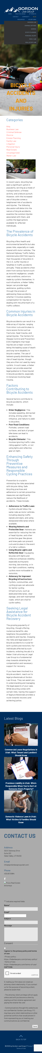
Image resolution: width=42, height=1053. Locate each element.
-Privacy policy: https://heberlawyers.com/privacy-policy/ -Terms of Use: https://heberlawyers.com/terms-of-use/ (20, 960)
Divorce (9, 135)
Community (25, 16)
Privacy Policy (32, 1046)
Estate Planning (13, 138)
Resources (21, 19)
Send (35, 1026)
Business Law (12, 129)
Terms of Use (21, 1048)
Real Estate (11, 149)
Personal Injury (13, 146)
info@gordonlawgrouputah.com (16, 865)
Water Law (11, 155)
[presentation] (22, 973)
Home (10, 14)
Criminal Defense (13, 132)
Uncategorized (13, 152)
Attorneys (32, 14)
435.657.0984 (32, 19)
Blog (34, 16)
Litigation (10, 144)
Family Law (11, 141)
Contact (16, 16)
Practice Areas (20, 14)
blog (8, 126)
